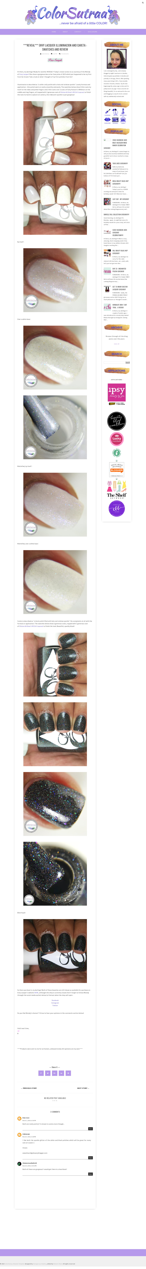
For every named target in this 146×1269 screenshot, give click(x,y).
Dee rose (26, 1118)
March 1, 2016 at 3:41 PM (29, 1120)
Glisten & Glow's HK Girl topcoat (72, 92)
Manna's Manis (58, 1264)
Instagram (55, 1003)
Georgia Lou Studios (39, 1264)
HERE (36, 993)
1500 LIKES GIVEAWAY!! (120, 163)
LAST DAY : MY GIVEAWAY (121, 199)
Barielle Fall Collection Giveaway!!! (116, 214)
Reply (90, 1129)
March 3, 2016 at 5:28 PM (29, 1137)
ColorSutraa (45, 54)
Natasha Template (19, 1264)
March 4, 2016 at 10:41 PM (30, 1166)
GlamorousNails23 (30, 1163)
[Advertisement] (55, 1227)
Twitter (55, 1005)
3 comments (65, 54)
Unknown (26, 1134)
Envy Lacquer (24, 74)
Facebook (55, 1000)
